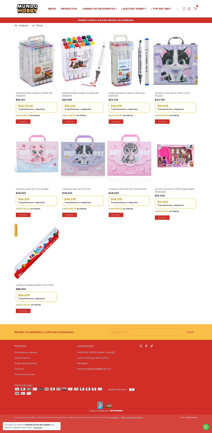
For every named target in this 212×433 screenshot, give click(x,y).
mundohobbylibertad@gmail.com (94, 369)
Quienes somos (22, 358)
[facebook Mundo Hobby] (146, 346)
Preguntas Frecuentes (25, 363)
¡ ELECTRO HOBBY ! (134, 8)
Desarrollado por (99, 410)
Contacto (19, 369)
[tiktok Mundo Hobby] (151, 346)
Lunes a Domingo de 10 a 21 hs (92, 358)
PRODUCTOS (69, 8)
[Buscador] (184, 9)
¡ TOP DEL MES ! (161, 8)
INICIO (52, 8)
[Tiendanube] (189, 417)
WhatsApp (82, 363)
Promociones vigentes (25, 352)
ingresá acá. (114, 417)
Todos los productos (24, 374)
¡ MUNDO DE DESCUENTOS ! (99, 8)
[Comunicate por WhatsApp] (206, 427)
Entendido (37, 427)
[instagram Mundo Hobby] (140, 346)
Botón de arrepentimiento (132, 417)
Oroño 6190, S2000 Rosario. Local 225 (96, 352)
